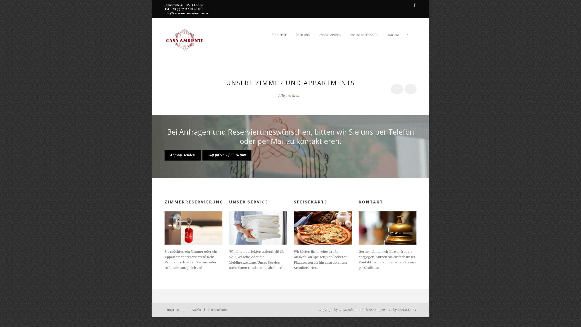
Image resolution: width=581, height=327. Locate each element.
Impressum (176, 310)
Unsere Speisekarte (364, 35)
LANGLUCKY (407, 310)
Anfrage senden (182, 155)
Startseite (279, 35)
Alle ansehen (288, 96)
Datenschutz (217, 310)
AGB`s (196, 310)
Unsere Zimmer (330, 35)
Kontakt (393, 35)
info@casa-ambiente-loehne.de (186, 13)
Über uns (303, 35)
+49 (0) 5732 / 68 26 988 (227, 155)
